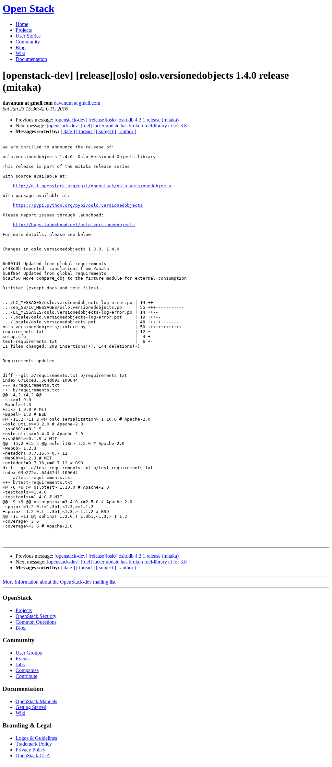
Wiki (20, 53)
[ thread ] (85, 131)
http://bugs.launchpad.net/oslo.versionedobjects (74, 224)
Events (23, 658)
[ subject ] (106, 131)
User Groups (29, 653)
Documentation (31, 59)
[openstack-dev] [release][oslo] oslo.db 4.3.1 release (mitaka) (116, 119)
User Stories (28, 36)
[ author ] (126, 131)
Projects (24, 30)
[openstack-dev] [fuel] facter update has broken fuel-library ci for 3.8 (117, 125)
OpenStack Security (36, 616)
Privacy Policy (30, 749)
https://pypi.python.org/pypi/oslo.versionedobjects (78, 205)
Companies (27, 670)
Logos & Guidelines (36, 738)
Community (28, 41)
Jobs (20, 664)
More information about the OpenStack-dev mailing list (59, 582)
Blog (21, 47)
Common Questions (36, 622)
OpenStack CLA (33, 755)
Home (22, 24)
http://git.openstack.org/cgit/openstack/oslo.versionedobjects (92, 185)
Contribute (26, 676)
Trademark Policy (34, 744)
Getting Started (31, 707)
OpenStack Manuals (36, 701)
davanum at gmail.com (77, 103)
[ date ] (68, 131)
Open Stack (28, 8)
